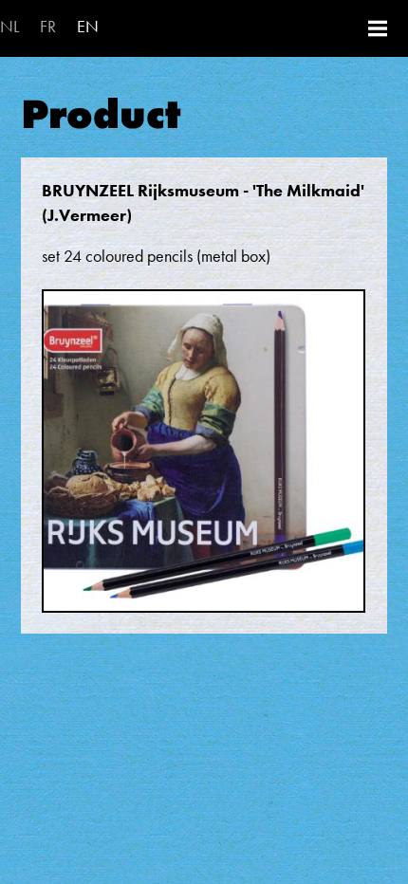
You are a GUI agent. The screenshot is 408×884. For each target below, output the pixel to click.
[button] (203, 459)
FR (48, 26)
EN (88, 26)
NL (9, 26)
